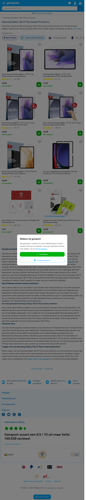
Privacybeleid (41, 249)
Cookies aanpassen (43, 260)
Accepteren (43, 254)
